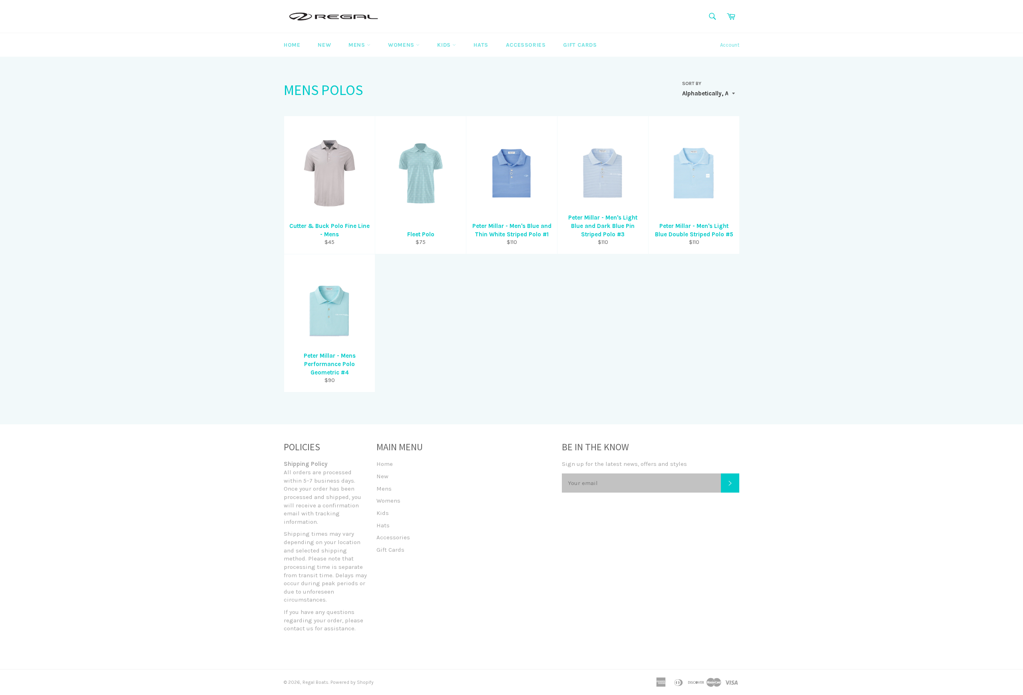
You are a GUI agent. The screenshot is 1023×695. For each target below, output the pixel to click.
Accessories (526, 45)
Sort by (691, 83)
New (324, 45)
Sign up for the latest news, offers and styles (624, 463)
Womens (402, 45)
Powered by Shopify (352, 682)
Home (292, 45)
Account (729, 45)
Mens (357, 45)
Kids (444, 45)
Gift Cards (580, 45)
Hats (481, 45)
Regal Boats (315, 682)
